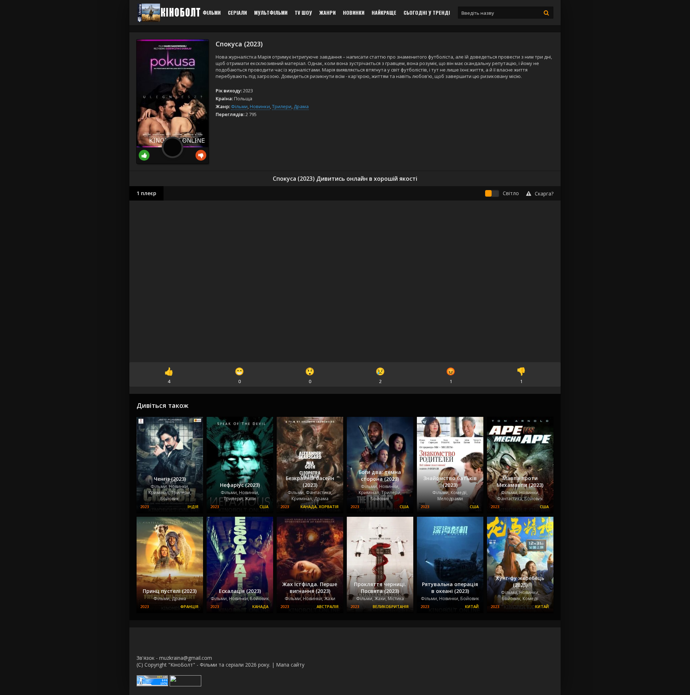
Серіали (237, 12)
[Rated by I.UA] (185, 684)
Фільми (212, 12)
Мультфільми (271, 12)
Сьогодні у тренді (427, 12)
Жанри (327, 12)
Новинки (353, 12)
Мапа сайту (290, 664)
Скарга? (544, 193)
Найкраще (384, 12)
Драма (301, 106)
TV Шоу (303, 12)
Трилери (281, 106)
